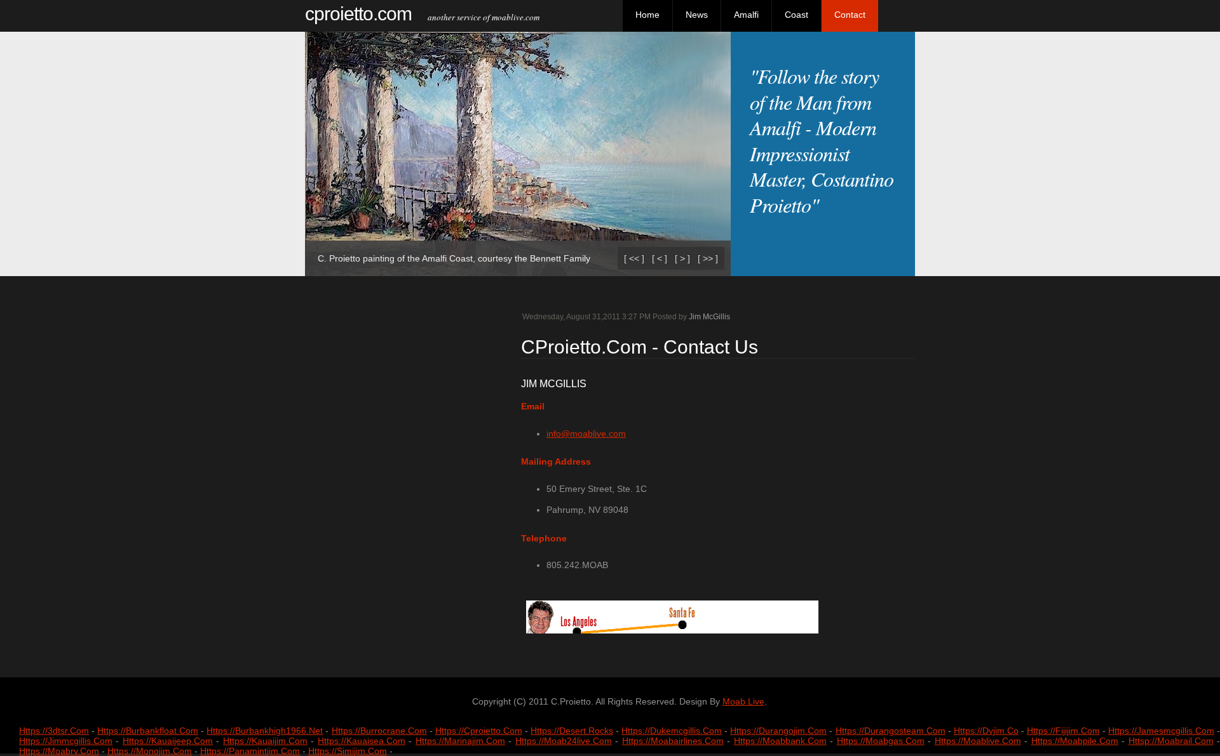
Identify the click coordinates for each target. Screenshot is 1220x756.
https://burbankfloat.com (147, 731)
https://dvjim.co (986, 731)
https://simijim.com (347, 751)
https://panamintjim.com (250, 751)
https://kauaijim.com (265, 741)
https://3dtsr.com (54, 731)
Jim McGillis (709, 316)
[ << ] (634, 258)
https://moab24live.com (563, 741)
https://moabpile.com (1074, 741)
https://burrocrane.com (379, 731)
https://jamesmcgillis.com (1161, 731)
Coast (796, 15)
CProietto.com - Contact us (639, 346)
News (697, 15)
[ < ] (659, 258)
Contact (849, 15)
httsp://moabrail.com (1171, 741)
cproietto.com (358, 13)
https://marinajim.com (460, 741)
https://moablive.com (978, 741)
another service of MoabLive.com (477, 17)
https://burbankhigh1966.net (265, 731)
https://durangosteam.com (891, 731)
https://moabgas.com (881, 741)
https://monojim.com (149, 751)
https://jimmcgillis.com (65, 741)
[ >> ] (708, 258)
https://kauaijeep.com (168, 741)
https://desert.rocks (572, 731)
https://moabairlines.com (673, 741)
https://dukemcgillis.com (671, 731)
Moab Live (743, 701)
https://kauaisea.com (361, 741)
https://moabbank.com (780, 741)
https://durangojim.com (778, 731)
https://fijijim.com (1063, 731)
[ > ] (682, 258)
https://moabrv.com (59, 751)
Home (647, 15)
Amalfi (746, 15)
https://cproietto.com (478, 731)
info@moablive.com (586, 433)
